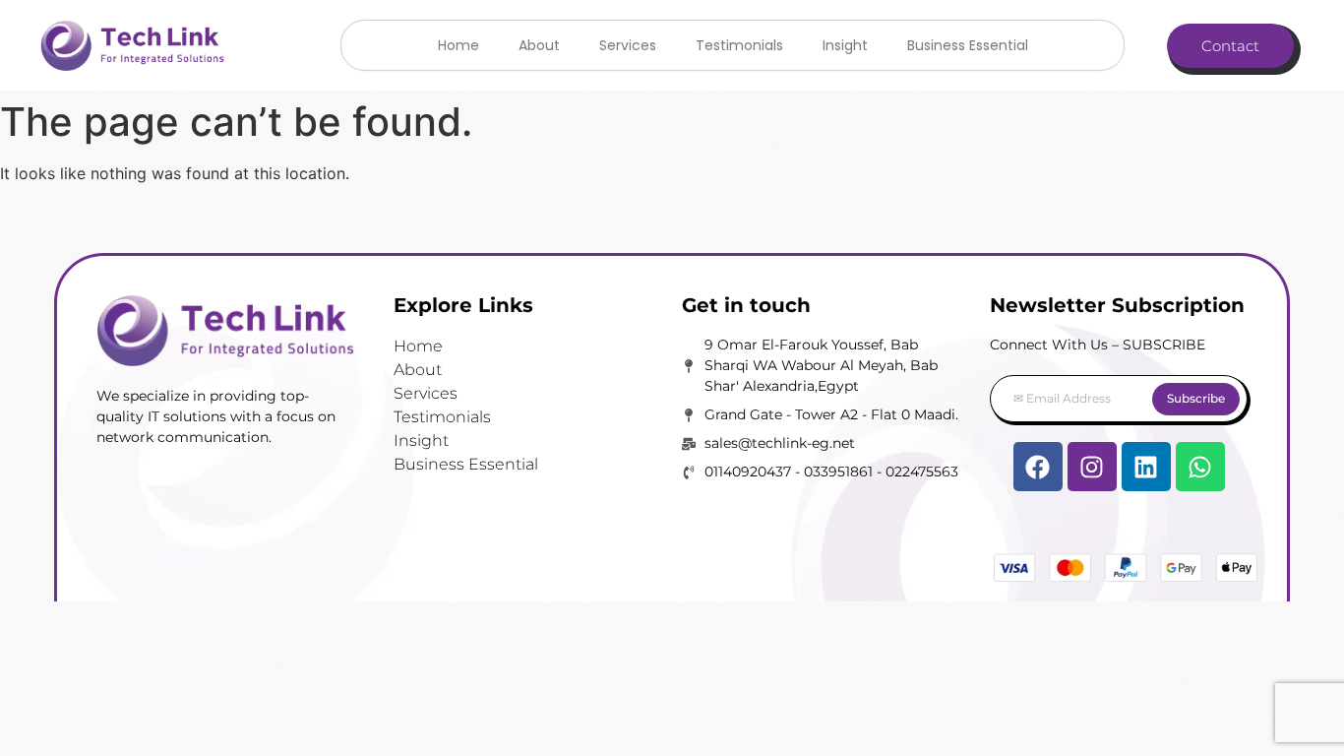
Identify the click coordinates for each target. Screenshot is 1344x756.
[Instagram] (1092, 466)
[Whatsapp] (1200, 466)
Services (627, 45)
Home (458, 45)
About (539, 45)
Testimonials (739, 45)
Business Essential (967, 45)
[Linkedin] (1146, 466)
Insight (845, 45)
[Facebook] (1038, 466)
